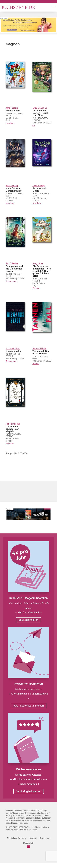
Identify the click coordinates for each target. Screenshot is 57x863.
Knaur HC (10, 444)
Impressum (45, 838)
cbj (33, 125)
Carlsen (35, 288)
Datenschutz (28, 843)
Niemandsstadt (14, 351)
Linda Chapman (39, 108)
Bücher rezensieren (28, 769)
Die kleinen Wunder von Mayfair (12, 429)
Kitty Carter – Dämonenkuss (14, 189)
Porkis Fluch (13, 110)
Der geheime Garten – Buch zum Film (40, 113)
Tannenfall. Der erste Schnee (40, 352)
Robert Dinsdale (13, 424)
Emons (35, 363)
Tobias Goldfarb (13, 348)
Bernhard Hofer (39, 348)
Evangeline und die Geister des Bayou (14, 268)
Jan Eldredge (12, 263)
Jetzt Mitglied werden (28, 791)
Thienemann (11, 281)
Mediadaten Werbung (16, 838)
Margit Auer (37, 263)
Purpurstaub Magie (39, 189)
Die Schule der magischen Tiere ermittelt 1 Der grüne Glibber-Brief (41, 271)
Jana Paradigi (12, 108)
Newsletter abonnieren (28, 683)
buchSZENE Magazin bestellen (28, 598)
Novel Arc (10, 123)
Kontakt (33, 838)
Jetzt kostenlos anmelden (28, 705)
